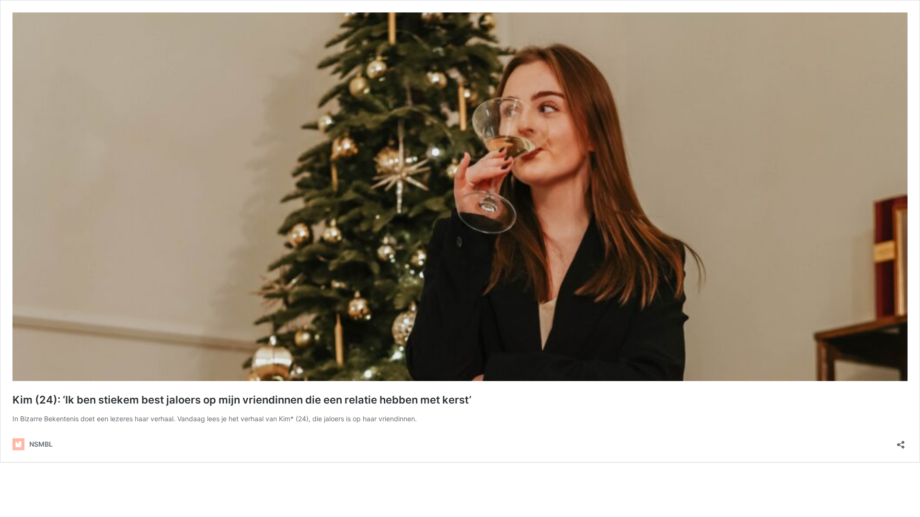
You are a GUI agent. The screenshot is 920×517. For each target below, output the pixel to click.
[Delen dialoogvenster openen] (901, 441)
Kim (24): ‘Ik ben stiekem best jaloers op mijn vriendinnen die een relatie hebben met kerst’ (242, 399)
